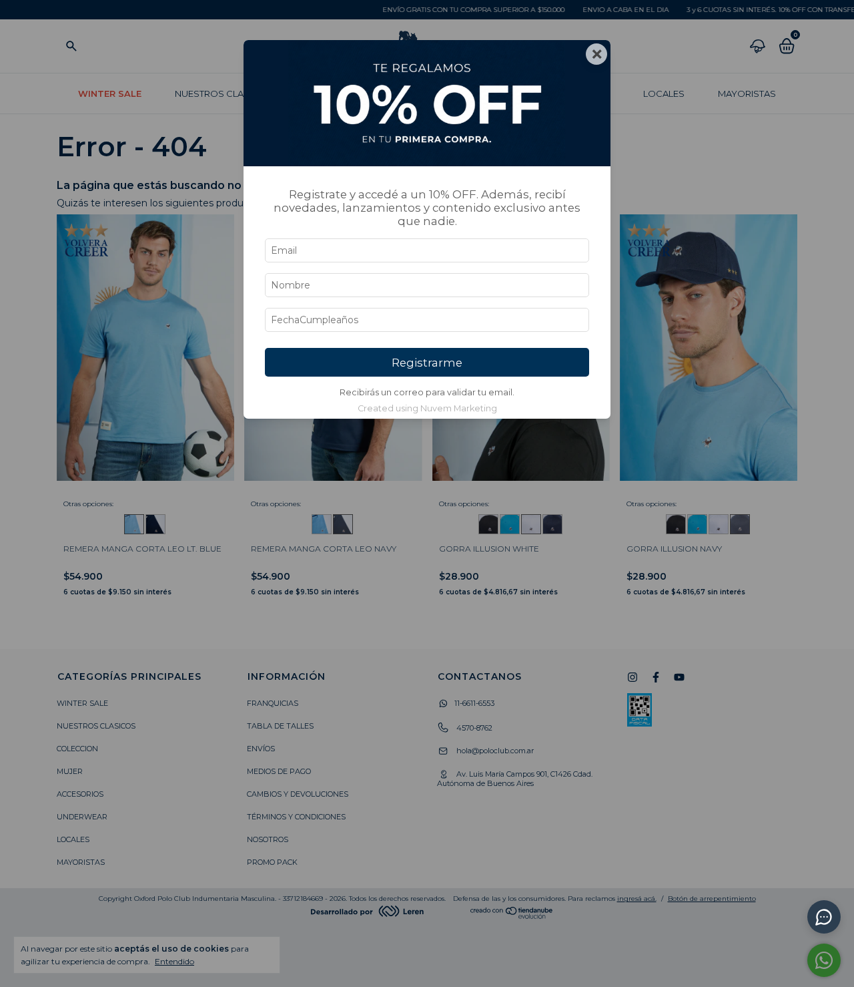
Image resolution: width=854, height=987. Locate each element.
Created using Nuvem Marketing (427, 408)
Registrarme (427, 362)
